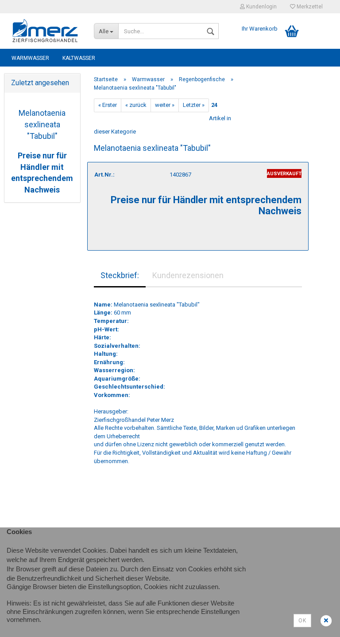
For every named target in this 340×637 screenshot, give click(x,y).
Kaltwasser (78, 58)
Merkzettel (309, 7)
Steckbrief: (119, 275)
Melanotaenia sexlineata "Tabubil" (42, 124)
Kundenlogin (261, 7)
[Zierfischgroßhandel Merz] (46, 31)
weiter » (164, 105)
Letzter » (194, 105)
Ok (302, 620)
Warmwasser (30, 58)
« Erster (107, 105)
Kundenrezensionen (188, 275)
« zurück (136, 105)
